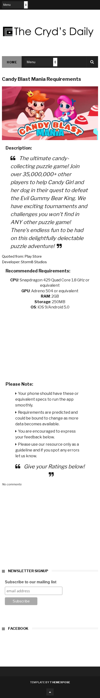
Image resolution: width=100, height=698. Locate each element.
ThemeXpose (60, 682)
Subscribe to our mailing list (30, 582)
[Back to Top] (50, 692)
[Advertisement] (50, 344)
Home (12, 62)
